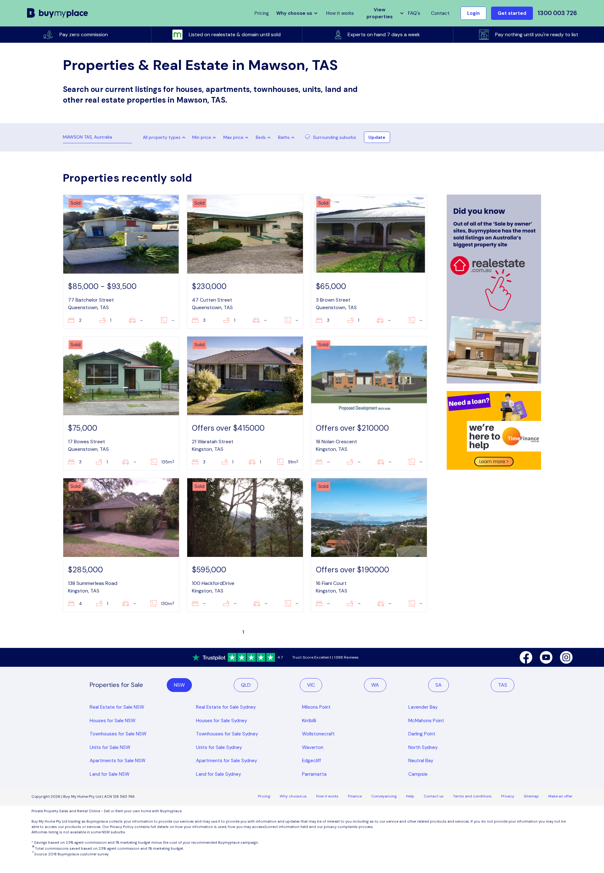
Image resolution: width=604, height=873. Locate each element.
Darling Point (421, 734)
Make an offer (560, 796)
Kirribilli (309, 720)
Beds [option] (261, 137)
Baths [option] (284, 137)
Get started (512, 13)
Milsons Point (316, 707)
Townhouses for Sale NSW (118, 734)
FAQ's (414, 13)
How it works (340, 13)
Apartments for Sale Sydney (226, 760)
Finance (355, 796)
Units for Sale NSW (110, 747)
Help (410, 796)
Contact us (434, 796)
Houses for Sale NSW (113, 720)
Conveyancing (384, 796)
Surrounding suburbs (334, 137)
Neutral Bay (420, 760)
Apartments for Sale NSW (118, 760)
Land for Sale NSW (110, 774)
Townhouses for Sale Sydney (227, 734)
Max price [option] (233, 137)
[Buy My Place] (57, 13)
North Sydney (423, 747)
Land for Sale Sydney (218, 774)
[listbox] (205, 137)
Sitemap (531, 796)
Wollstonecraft (318, 734)
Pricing (264, 796)
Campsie (418, 774)
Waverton (312, 747)
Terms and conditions (472, 796)
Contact (440, 13)
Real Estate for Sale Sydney (226, 707)
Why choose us (293, 796)
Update (376, 137)
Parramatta (314, 774)
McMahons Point (426, 720)
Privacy (507, 796)
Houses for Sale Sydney (221, 720)
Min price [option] (201, 137)
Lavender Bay (423, 707)
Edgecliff (311, 760)
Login (473, 13)
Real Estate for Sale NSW (117, 707)
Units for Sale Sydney (219, 747)
